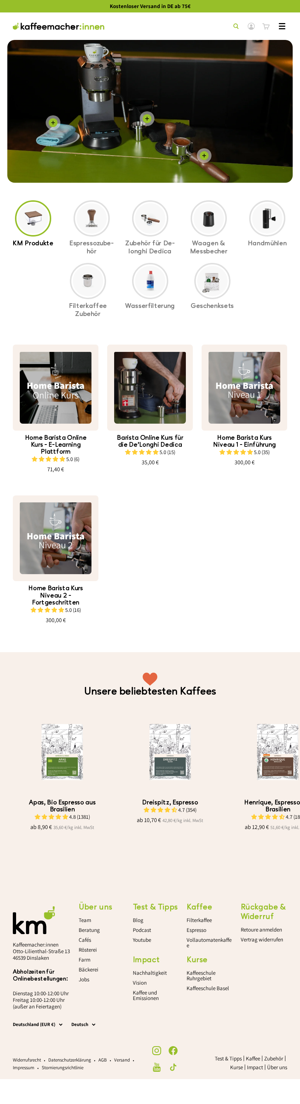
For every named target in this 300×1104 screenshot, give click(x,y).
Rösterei (88, 949)
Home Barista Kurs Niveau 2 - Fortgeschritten (55, 595)
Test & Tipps (228, 1058)
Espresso (196, 930)
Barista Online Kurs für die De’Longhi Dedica (150, 441)
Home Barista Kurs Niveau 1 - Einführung (244, 441)
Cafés (85, 940)
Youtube (142, 940)
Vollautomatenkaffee (209, 942)
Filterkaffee (199, 920)
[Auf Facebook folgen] (173, 1050)
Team (85, 920)
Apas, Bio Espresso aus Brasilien (62, 806)
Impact (255, 1067)
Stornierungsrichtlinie (62, 1067)
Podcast (142, 930)
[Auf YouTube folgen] (156, 1067)
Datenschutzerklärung (69, 1060)
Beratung (89, 930)
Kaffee (253, 1058)
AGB (102, 1060)
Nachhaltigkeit (150, 972)
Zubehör (273, 1058)
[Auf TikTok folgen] (173, 1067)
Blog (138, 920)
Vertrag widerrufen (262, 939)
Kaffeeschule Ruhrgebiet (201, 975)
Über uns (277, 1067)
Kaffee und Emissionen (146, 995)
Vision (140, 982)
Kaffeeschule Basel (208, 988)
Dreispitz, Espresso (170, 802)
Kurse (236, 1067)
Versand (122, 1060)
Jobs (84, 979)
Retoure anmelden (261, 929)
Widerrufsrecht (27, 1060)
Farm (84, 959)
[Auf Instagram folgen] (156, 1050)
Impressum (23, 1067)
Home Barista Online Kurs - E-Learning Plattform (56, 444)
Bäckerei (88, 969)
